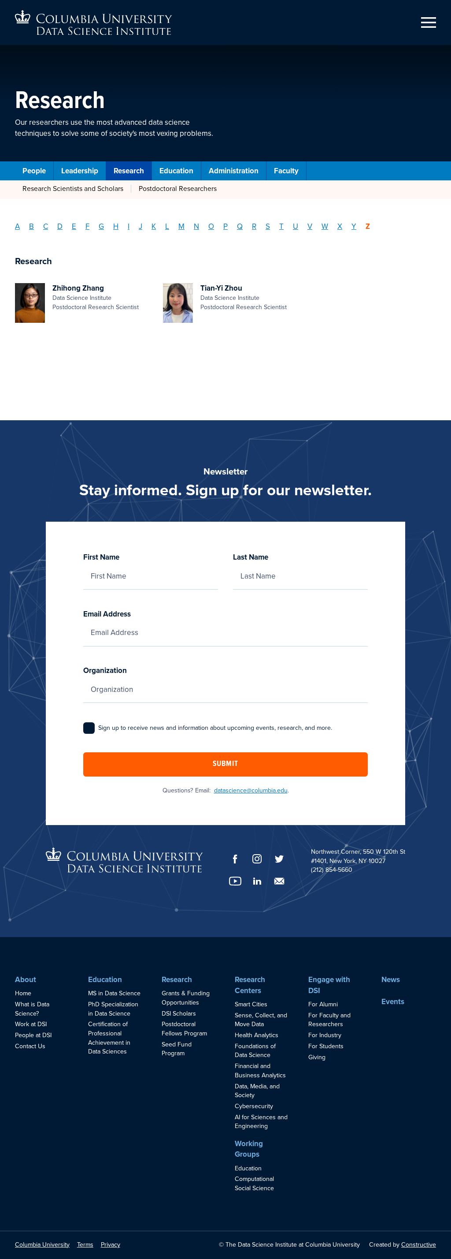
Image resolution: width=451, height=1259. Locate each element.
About (25, 979)
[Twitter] (279, 859)
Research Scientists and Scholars (72, 189)
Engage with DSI (329, 985)
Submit (225, 764)
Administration (234, 171)
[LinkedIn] (257, 881)
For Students (326, 1046)
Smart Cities (251, 1004)
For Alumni (323, 1004)
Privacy (110, 1244)
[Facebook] (235, 859)
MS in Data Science (114, 993)
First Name (101, 557)
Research (129, 171)
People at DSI (33, 1035)
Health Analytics (256, 1035)
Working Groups (249, 1149)
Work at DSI (31, 1024)
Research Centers (250, 985)
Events (392, 1001)
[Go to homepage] (93, 22)
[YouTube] (235, 881)
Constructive (418, 1244)
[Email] (279, 881)
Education (176, 171)
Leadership (79, 171)
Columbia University (42, 1244)
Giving (316, 1057)
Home (23, 993)
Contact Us (30, 1046)
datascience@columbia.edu (251, 790)
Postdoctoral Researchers (178, 189)
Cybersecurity (254, 1106)
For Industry (324, 1035)
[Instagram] (257, 858)
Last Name (250, 557)
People (34, 171)
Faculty (286, 171)
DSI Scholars (179, 1013)
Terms (85, 1244)
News (390, 979)
